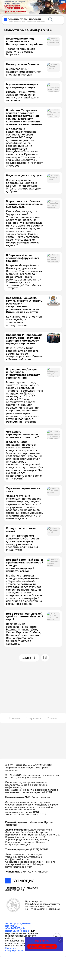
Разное (52, 718)
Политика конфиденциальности (18, 949)
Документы (34, 718)
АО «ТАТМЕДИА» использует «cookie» (17, 929)
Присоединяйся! (42, 946)
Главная (14, 718)
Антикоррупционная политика (18, 924)
